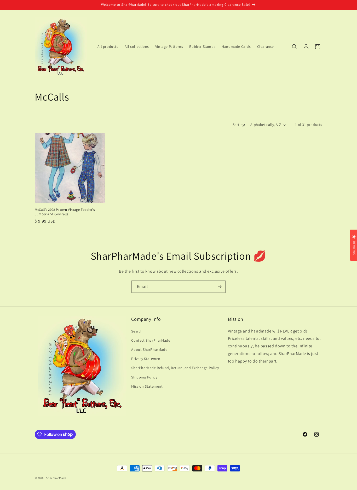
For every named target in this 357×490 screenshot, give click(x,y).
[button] (294, 46)
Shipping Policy (144, 377)
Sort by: (239, 124)
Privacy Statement (146, 358)
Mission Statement (147, 386)
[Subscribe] (219, 287)
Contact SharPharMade (150, 340)
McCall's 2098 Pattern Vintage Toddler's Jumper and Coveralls (65, 212)
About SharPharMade (149, 349)
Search (137, 331)
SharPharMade (56, 478)
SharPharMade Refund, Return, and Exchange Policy (175, 367)
